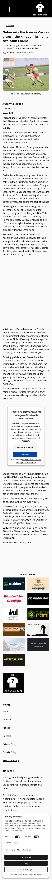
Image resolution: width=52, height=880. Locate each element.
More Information (25, 447)
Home (6, 711)
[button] (6, 9)
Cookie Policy (10, 752)
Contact (7, 735)
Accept (25, 454)
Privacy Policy (10, 744)
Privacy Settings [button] (11, 760)
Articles (6, 727)
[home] (40, 8)
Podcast (7, 719)
